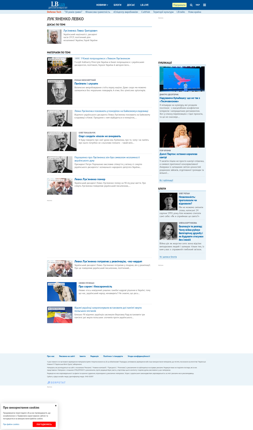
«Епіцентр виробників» (125, 11)
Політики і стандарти (113, 356)
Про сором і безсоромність (95, 286)
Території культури (163, 11)
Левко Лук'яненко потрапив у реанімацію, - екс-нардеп (108, 261)
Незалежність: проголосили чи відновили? (188, 200)
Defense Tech (54, 11)
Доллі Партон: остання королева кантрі (178, 155)
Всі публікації (166, 180)
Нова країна (194, 11)
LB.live (144, 4)
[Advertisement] (85, 228)
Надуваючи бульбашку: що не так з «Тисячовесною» (180, 99)
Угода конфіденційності (139, 356)
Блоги (117, 4)
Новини (101, 4)
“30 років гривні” (73, 11)
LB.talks (181, 11)
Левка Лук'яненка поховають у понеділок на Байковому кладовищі (111, 111)
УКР (198, 4)
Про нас (50, 356)
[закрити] (55, 406)
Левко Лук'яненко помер (89, 179)
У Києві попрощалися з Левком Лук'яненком (103, 58)
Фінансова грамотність (97, 11)
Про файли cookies (11, 424)
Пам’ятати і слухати (86, 83)
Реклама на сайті (67, 356)
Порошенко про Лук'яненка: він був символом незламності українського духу (107, 159)
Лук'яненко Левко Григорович (80, 30)
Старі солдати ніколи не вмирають (100, 136)
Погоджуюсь (44, 424)
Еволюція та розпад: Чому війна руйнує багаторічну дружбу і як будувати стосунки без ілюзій (191, 233)
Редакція (94, 356)
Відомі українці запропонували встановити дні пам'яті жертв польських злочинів (108, 309)
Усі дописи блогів (168, 256)
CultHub (145, 11)
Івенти (83, 356)
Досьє (131, 4)
